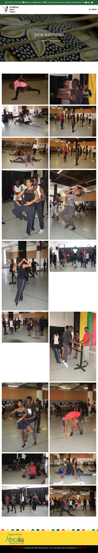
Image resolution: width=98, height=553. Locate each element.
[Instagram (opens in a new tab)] (89, 2)
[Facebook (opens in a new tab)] (86, 2)
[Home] (38, 41)
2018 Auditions (55, 41)
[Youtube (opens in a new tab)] (91, 2)
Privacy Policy (17, 548)
